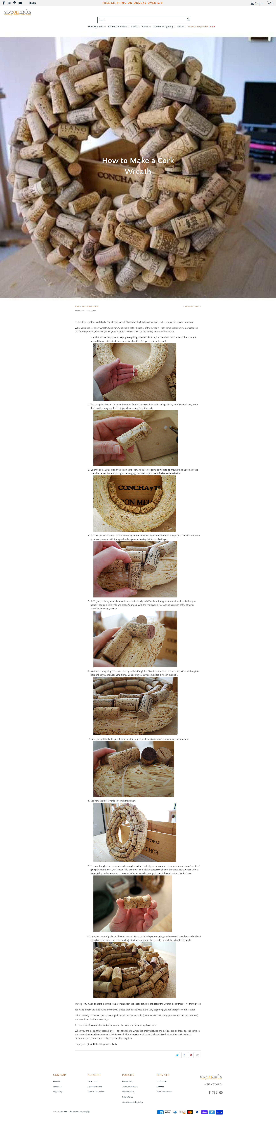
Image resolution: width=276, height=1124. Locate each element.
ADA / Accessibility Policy (132, 1102)
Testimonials (162, 1081)
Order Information (95, 1087)
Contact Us (57, 1087)
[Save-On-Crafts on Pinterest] (15, 3)
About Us (57, 1081)
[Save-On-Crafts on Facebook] (4, 3)
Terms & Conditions (130, 1087)
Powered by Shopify (81, 1112)
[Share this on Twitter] (177, 1055)
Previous (188, 307)
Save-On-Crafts (66, 1112)
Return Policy (127, 1097)
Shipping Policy (128, 1092)
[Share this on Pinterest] (191, 1055)
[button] (97, 27)
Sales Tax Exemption (96, 1092)
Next (197, 307)
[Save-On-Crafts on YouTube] (20, 3)
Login (259, 3)
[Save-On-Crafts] (17, 12)
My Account (92, 1081)
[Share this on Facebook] (184, 1055)
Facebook (160, 1087)
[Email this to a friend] (197, 1055)
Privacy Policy (128, 1081)
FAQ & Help (57, 1092)
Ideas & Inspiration (164, 1092)
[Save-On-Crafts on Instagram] (9, 3)
